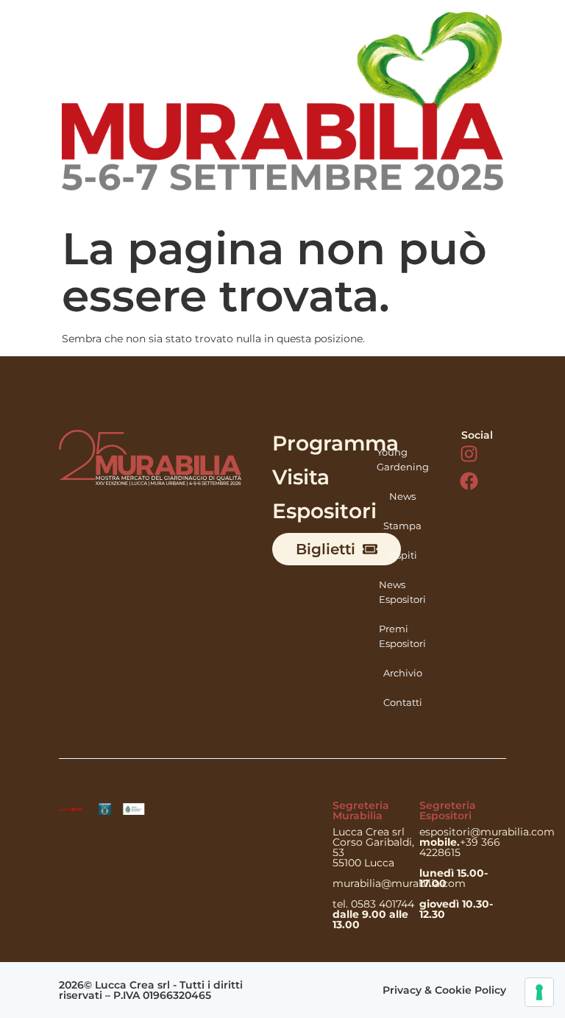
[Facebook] (469, 481)
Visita (301, 476)
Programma (335, 443)
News (402, 496)
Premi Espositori (402, 636)
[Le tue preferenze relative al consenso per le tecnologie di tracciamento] (539, 992)
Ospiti (402, 555)
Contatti (402, 702)
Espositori (324, 510)
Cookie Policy (470, 990)
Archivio (402, 673)
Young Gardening (403, 459)
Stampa (402, 525)
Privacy (402, 990)
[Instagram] (469, 453)
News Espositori (402, 592)
